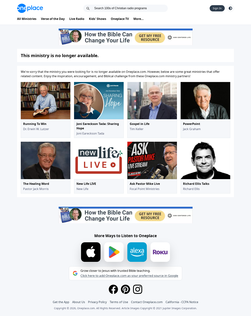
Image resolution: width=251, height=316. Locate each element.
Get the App (61, 302)
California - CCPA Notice (182, 302)
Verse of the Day (53, 19)
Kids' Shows (97, 19)
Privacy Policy (97, 302)
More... (138, 19)
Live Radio (76, 19)
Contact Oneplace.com (147, 302)
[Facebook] (113, 289)
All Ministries (26, 19)
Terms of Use (119, 302)
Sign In (217, 8)
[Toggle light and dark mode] (230, 8)
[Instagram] (137, 289)
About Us (78, 302)
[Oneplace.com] (30, 8)
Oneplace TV (120, 19)
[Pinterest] (125, 289)
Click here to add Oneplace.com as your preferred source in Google (129, 276)
